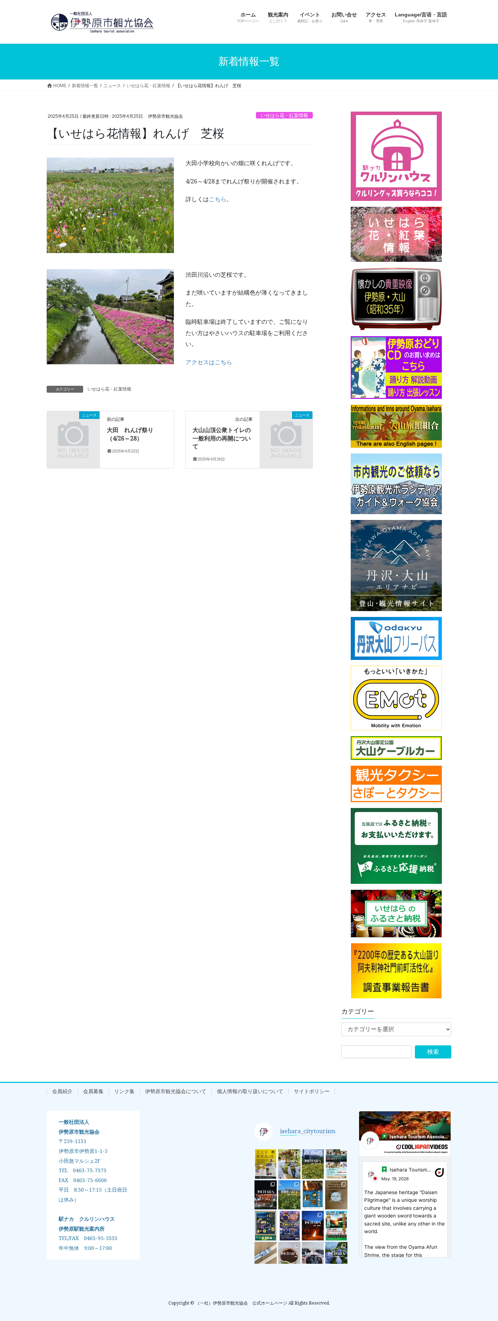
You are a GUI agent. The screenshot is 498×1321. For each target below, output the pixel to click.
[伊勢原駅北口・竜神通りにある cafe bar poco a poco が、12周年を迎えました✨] (336, 1195)
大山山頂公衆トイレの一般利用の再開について (221, 438)
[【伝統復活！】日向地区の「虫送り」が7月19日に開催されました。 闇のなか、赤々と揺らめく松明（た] (313, 1225)
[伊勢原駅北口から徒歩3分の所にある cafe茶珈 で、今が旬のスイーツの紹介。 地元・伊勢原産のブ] (313, 1256)
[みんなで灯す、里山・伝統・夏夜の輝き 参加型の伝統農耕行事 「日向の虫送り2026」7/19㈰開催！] (336, 1225)
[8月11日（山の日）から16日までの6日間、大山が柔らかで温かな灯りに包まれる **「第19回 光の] (265, 1225)
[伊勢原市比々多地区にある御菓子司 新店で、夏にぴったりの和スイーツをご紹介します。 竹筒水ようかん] (289, 1256)
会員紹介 (62, 1091)
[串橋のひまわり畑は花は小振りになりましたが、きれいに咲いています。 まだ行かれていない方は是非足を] (313, 1164)
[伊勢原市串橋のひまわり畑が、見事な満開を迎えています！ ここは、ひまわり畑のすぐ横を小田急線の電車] (289, 1195)
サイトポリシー (312, 1091)
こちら (217, 199)
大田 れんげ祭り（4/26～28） (130, 434)
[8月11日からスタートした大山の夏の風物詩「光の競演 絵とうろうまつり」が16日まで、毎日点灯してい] (265, 1195)
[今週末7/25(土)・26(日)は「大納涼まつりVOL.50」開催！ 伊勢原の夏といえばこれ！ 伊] (289, 1225)
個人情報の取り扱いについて (250, 1091)
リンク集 (124, 1091)
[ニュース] (73, 427)
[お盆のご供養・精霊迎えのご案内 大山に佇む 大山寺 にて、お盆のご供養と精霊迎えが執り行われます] (313, 1195)
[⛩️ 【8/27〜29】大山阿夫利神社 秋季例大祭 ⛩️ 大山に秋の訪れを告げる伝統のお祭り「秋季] (289, 1164)
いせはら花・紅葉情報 (284, 115)
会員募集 (93, 1091)
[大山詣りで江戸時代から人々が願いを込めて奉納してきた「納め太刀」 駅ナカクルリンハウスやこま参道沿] (265, 1256)
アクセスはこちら (209, 362)
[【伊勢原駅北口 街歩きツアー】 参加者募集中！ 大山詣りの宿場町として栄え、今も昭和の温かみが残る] (336, 1164)
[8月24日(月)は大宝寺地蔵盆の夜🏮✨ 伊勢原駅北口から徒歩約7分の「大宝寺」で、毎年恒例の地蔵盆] (265, 1164)
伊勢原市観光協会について (175, 1091)
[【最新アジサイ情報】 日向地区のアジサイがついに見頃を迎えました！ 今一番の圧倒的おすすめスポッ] (336, 1256)
